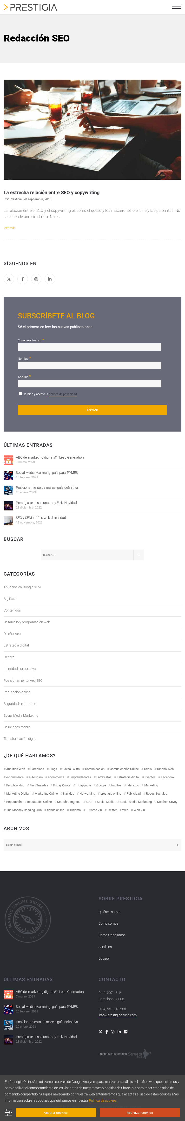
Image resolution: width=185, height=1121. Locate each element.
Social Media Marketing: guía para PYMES (47, 473)
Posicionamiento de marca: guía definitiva (47, 487)
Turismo (75, 810)
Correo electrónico (31, 339)
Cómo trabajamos (112, 935)
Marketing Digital (17, 793)
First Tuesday (39, 785)
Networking (87, 793)
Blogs (53, 769)
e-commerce (15, 777)
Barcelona (37, 769)
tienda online (55, 810)
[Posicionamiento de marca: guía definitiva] (8, 490)
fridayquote (83, 785)
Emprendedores (80, 777)
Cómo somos (108, 923)
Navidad (68, 793)
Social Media (105, 802)
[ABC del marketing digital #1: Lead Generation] (8, 460)
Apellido (24, 376)
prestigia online (110, 793)
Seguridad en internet (19, 704)
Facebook (167, 777)
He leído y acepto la (50, 394)
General (9, 657)
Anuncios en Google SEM (22, 587)
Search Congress (68, 802)
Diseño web (12, 634)
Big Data (10, 599)
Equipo (104, 958)
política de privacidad (63, 394)
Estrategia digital (16, 645)
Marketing (151, 785)
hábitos (116, 785)
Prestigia (16, 199)
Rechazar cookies (140, 1112)
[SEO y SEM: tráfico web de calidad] (8, 520)
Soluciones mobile (17, 727)
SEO (89, 802)
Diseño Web (165, 769)
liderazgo (133, 785)
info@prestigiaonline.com (118, 1015)
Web (125, 810)
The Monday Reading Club (24, 810)
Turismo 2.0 (94, 810)
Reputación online (17, 692)
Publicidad (133, 793)
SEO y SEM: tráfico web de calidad (41, 518)
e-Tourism (36, 777)
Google (101, 785)
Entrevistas (104, 777)
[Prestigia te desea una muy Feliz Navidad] (8, 505)
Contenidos (12, 610)
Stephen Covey (167, 802)
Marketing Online (46, 793)
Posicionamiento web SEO (23, 680)
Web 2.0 (139, 810)
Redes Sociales (156, 793)
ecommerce (56, 777)
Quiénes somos (110, 912)
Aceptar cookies (56, 1112)
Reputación (14, 802)
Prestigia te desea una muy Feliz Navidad (46, 503)
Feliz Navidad (15, 785)
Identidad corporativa (20, 669)
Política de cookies (102, 1100)
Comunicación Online (124, 769)
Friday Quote (61, 785)
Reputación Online (39, 802)
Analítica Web (15, 769)
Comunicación (95, 769)
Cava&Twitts (71, 769)
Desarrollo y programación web (27, 622)
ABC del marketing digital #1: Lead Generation (50, 457)
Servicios (105, 947)
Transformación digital (20, 739)
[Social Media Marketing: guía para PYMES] (8, 475)
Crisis (148, 769)
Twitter (112, 810)
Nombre (24, 358)
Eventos (150, 777)
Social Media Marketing (21, 715)
